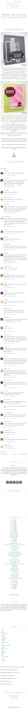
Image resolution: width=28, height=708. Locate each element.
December (14, 531)
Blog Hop (4, 636)
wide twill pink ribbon (7, 132)
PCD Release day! (15, 571)
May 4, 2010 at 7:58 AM (9, 194)
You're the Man (21, 77)
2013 (13, 525)
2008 (13, 587)
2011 (13, 528)
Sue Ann (5, 178)
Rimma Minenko (7, 430)
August (13, 537)
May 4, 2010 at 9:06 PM (9, 396)
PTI (2, 630)
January (14, 584)
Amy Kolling (6, 399)
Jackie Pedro (6, 317)
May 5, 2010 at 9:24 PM (9, 434)
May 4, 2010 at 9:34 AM (9, 233)
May (14, 541)
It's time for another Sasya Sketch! (14, 553)
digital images (4, 648)
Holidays (3, 639)
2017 (13, 522)
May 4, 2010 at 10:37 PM (9, 418)
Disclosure (14, 7)
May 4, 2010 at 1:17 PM (9, 296)
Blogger (16, 594)
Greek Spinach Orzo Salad (14, 543)
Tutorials (3, 659)
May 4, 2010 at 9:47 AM (9, 249)
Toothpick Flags (16, 672)
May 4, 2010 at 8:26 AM (9, 201)
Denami (3, 632)
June (14, 540)
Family (3, 646)
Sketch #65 (9, 684)
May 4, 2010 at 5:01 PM (9, 343)
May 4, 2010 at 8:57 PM (9, 387)
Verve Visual (4, 638)
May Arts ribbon (24, 133)
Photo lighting (15, 566)
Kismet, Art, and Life (14, 14)
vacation (3, 660)
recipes (3, 640)
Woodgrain (15, 669)
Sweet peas (14, 572)
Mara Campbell (7, 380)
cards (15, 162)
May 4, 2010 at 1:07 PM (9, 287)
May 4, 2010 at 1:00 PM (9, 279)
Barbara (5, 273)
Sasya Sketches (5, 642)
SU (2, 658)
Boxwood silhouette (15, 577)
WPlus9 (3, 650)
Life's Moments (14, 549)
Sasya (5, 299)
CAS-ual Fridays (5, 633)
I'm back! (15, 558)
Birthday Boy (14, 565)
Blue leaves (14, 550)
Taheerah (5, 334)
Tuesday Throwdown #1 (15, 547)
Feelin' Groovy (15, 546)
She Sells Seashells (20, 666)
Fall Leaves (13, 678)
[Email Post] (21, 161)
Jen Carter (5, 437)
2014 (13, 524)
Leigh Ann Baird (7, 197)
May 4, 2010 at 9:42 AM (9, 240)
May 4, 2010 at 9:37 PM (9, 409)
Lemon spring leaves (14, 556)
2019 (13, 520)
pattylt (5, 253)
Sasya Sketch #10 (15, 562)
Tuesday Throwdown (6, 645)
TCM (3, 653)
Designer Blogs (18, 707)
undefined (17, 698)
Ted (4, 356)
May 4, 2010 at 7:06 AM (9, 175)
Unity (3, 655)
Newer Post (23, 454)
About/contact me (14, 3)
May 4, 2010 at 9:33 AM (9, 226)
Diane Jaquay (6, 216)
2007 (13, 588)
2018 (13, 521)
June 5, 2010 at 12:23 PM (9, 448)
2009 (13, 585)
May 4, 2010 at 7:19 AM (9, 186)
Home (7, 1)
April (14, 579)
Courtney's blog (12, 138)
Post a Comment (4, 452)
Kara (4, 326)
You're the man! (14, 574)
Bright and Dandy (14, 568)
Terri (5, 291)
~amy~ (5, 190)
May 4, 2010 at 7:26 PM (9, 365)
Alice (5, 390)
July (14, 539)
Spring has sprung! (15, 575)
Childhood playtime (15, 569)
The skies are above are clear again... (15, 578)
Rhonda (5, 237)
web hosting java (12, 698)
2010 (13, 530)
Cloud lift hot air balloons (14, 552)
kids (2, 643)
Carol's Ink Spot (7, 412)
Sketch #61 (9, 681)
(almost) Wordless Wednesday (14, 555)
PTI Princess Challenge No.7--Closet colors (14, 563)
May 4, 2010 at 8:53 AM (9, 213)
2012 (13, 527)
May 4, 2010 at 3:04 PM (9, 322)
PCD (18, 162)
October (13, 534)
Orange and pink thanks (15, 560)
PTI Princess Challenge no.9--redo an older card (14, 544)
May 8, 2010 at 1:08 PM (9, 441)
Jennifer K (6, 368)
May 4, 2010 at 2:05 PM (9, 314)
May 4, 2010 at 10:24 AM (9, 263)
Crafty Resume (17, 1)
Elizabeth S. (6, 266)
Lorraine (5, 204)
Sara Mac (5, 346)
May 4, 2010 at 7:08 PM (9, 353)
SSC (2, 649)
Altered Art (4, 652)
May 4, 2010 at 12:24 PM (9, 270)
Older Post (4, 454)
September (13, 536)
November (14, 533)
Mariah (5, 171)
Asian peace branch (14, 559)
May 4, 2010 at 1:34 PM (9, 305)
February (14, 582)
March (13, 581)
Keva (5, 229)
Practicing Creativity (13, 135)
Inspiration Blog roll (14, 5)
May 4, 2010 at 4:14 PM (9, 331)
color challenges (5, 656)
